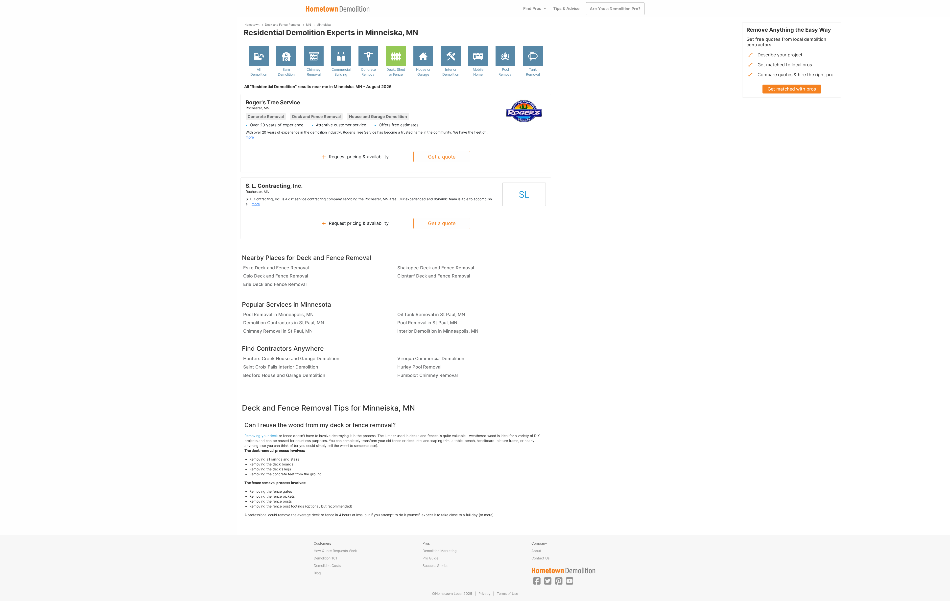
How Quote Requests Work (335, 551)
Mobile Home (478, 71)
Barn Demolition (286, 71)
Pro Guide (430, 558)
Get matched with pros (792, 89)
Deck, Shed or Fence (395, 71)
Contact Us (540, 558)
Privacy (484, 593)
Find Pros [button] (532, 8)
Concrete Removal (368, 71)
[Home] (338, 8)
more (250, 137)
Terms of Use (507, 593)
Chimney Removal (314, 71)
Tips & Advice (566, 8)
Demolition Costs (327, 565)
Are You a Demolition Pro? (615, 8)
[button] (537, 581)
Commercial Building (341, 71)
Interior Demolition (450, 71)
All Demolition (258, 71)
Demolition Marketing (440, 551)
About (536, 551)
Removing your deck (261, 436)
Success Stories (435, 565)
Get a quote (442, 157)
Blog (317, 573)
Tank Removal (533, 71)
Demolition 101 (325, 558)
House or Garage (423, 71)
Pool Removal (505, 71)
